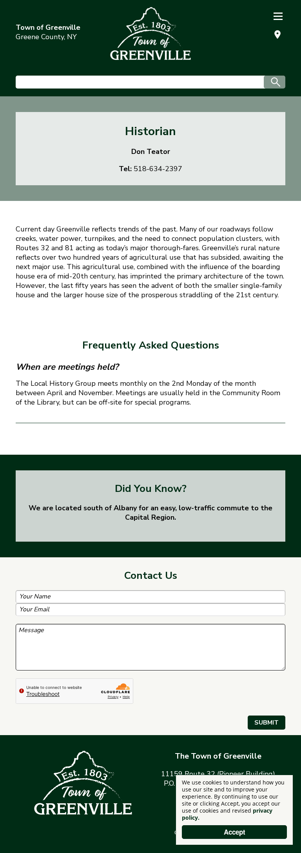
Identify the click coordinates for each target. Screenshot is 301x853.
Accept (234, 832)
